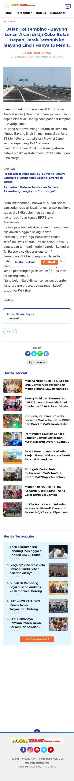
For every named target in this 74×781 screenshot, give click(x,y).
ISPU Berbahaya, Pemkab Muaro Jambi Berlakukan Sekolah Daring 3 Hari (25, 623)
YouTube (53, 754)
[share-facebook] (28, 353)
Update (50, 262)
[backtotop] (37, 732)
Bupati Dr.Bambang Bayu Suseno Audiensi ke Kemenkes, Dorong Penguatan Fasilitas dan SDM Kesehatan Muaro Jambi (26, 587)
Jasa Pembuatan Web (37, 762)
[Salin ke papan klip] (46, 353)
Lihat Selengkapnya (36, 639)
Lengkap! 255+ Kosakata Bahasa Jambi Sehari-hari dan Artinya (27, 569)
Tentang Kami (29, 758)
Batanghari (58, 13)
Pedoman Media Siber (51, 758)
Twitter (45, 754)
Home (7, 13)
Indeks (41, 13)
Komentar (39, 362)
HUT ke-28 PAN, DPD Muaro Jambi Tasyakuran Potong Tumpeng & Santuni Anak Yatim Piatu (24, 605)
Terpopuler (24, 13)
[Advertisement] (37, 687)
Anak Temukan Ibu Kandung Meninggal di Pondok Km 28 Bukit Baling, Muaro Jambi (25, 551)
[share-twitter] (34, 353)
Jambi (10, 331)
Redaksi (14, 758)
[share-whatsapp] (40, 353)
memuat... (13, 318)
